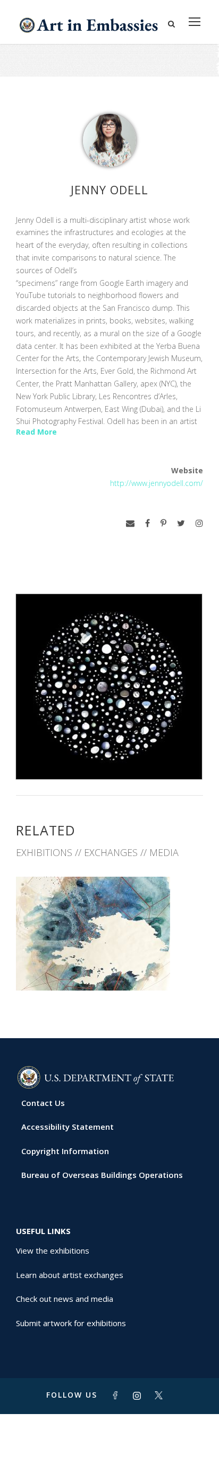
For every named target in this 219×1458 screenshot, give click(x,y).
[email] (130, 523)
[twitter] (181, 523)
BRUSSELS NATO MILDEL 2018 (110, 966)
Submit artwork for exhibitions (71, 1323)
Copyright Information (65, 1151)
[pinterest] (163, 523)
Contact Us (43, 1102)
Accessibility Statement (67, 1126)
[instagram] (199, 523)
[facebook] (147, 523)
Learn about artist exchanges (69, 1275)
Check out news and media (64, 1298)
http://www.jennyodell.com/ (156, 483)
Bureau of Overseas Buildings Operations (102, 1174)
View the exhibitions (52, 1250)
